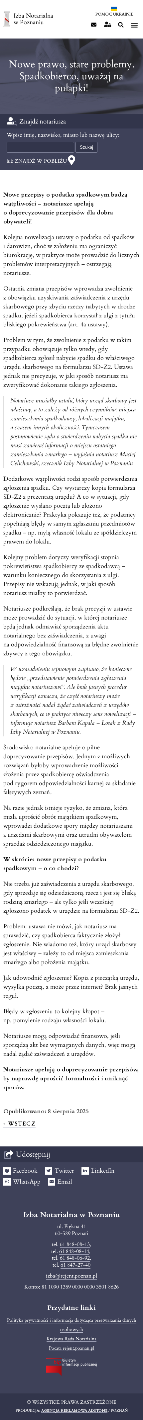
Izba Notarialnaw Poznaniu (33, 19)
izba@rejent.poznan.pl (71, 1276)
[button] (121, 25)
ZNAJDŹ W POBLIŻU (41, 161)
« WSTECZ (19, 1124)
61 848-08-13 (75, 1244)
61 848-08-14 (74, 1251)
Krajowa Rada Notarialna (71, 1339)
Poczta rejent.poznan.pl (71, 1348)
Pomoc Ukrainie (114, 14)
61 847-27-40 (75, 1265)
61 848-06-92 (75, 1258)
